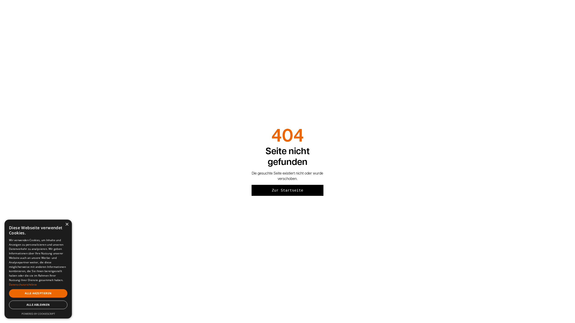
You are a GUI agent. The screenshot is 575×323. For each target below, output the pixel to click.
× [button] (67, 224)
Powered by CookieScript (38, 313)
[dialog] (38, 269)
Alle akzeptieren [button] (38, 293)
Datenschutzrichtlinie (23, 284)
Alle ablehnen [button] (38, 305)
